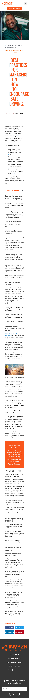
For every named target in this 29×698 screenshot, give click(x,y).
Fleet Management (12, 50)
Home (6, 45)
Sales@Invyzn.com (14, 670)
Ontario (18, 135)
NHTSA (10, 163)
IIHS (9, 154)
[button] (25, 3)
